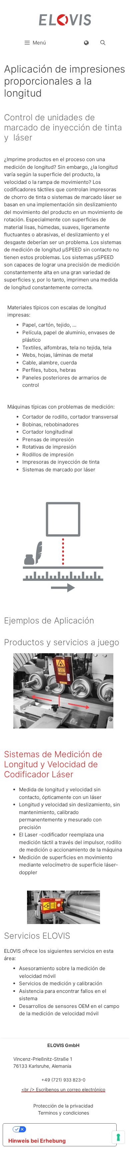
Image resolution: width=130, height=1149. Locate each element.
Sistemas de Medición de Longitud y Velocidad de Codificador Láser (53, 764)
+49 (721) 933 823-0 (63, 1079)
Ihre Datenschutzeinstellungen (66, 1129)
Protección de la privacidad (63, 1106)
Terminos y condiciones (63, 1113)
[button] (86, 42)
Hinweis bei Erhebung (37, 1140)
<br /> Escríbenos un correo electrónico (63, 1089)
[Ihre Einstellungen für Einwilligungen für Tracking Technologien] (118, 1137)
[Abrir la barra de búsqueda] (103, 42)
